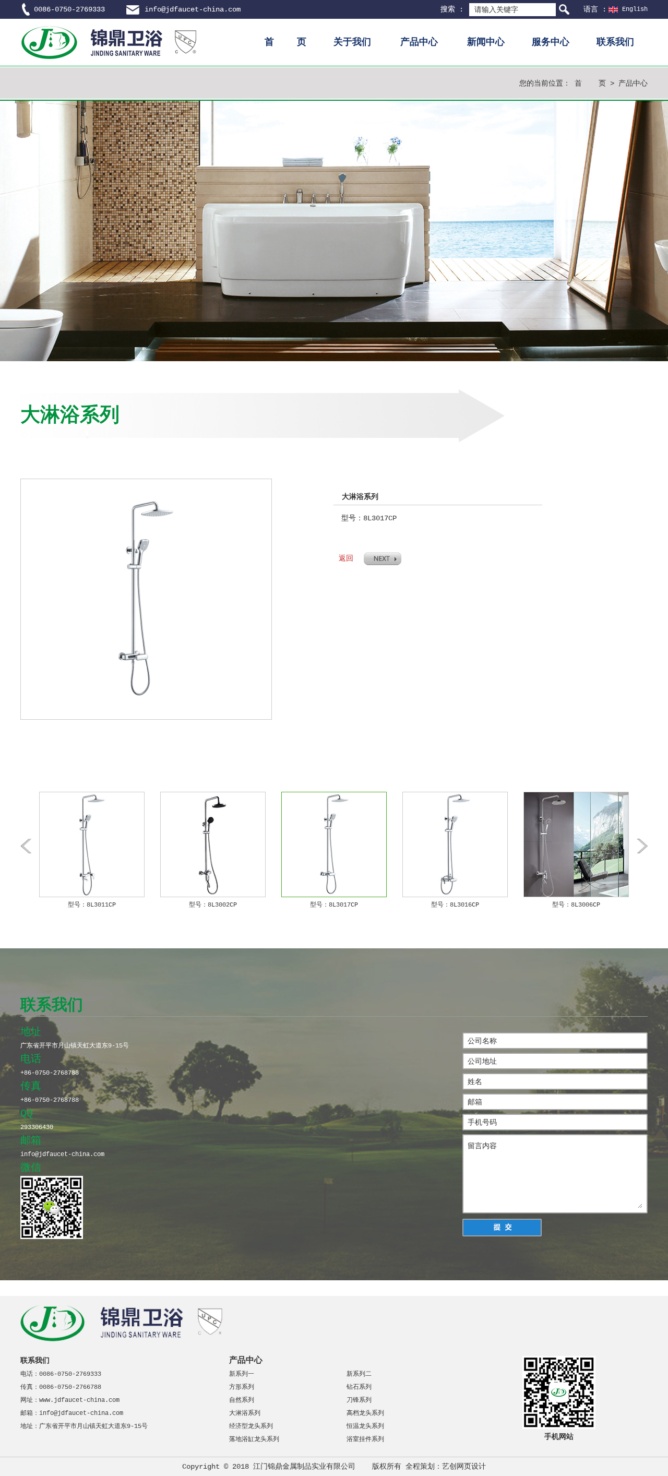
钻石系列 (359, 1387)
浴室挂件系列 (365, 1439)
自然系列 (241, 1400)
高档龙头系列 (365, 1413)
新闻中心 (486, 42)
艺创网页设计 (464, 1466)
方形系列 (241, 1387)
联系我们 (615, 42)
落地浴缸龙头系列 (254, 1439)
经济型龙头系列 (251, 1426)
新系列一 (241, 1374)
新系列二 (359, 1374)
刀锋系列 (359, 1400)
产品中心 (419, 42)
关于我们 (352, 42)
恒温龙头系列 (365, 1426)
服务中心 (550, 42)
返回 (346, 558)
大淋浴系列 (244, 1413)
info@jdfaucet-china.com (193, 9)
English (635, 9)
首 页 (285, 42)
